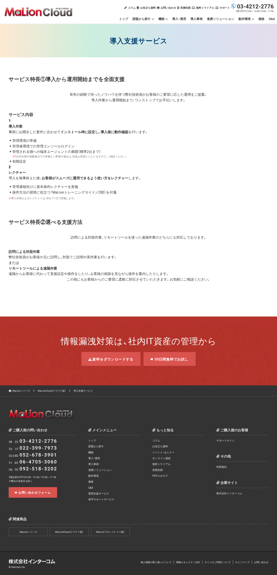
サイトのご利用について (218, 562)
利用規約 (221, 467)
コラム (132, 7)
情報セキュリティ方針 (188, 562)
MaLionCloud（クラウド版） (52, 390)
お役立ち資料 (148, 7)
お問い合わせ (168, 7)
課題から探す (141, 18)
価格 (261, 18)
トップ (123, 18)
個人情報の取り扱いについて (156, 562)
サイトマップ (242, 562)
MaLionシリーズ (21, 390)
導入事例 (196, 18)
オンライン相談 (161, 458)
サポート (225, 7)
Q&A (272, 18)
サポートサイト (225, 440)
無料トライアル (205, 7)
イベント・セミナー (163, 452)
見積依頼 (185, 7)
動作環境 (93, 476)
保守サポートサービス (101, 499)
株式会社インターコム (229, 493)
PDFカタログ (160, 476)
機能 (161, 18)
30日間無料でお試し (172, 359)
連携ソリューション (220, 18)
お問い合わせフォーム (34, 492)
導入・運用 (179, 18)
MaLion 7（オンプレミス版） (110, 532)
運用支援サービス (98, 493)
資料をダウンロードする (112, 359)
